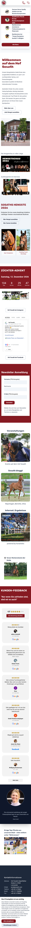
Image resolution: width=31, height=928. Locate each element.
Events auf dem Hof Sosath (15, 464)
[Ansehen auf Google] (15, 631)
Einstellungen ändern (10, 925)
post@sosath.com (16, 887)
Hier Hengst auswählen (10, 219)
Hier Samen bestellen (10, 223)
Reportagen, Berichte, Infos (15, 504)
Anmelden (9, 402)
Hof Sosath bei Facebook (15, 357)
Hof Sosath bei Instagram (15, 310)
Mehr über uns (8, 108)
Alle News (15, 44)
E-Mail (6, 394)
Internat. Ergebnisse (15, 510)
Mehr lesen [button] (15, 656)
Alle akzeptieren (9, 921)
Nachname (7, 386)
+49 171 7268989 (16, 891)
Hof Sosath (12, 322)
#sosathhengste (9, 335)
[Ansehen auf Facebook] (15, 741)
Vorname (7, 379)
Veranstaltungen (15, 431)
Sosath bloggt (15, 470)
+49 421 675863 (16, 889)
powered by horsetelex (15, 544)
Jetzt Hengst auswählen (11, 112)
